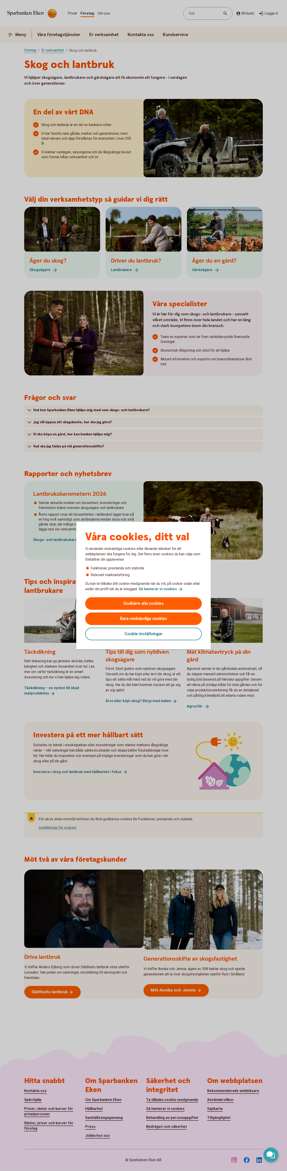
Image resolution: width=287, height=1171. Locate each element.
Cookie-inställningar (144, 634)
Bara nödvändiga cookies (143, 618)
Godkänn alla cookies (143, 603)
